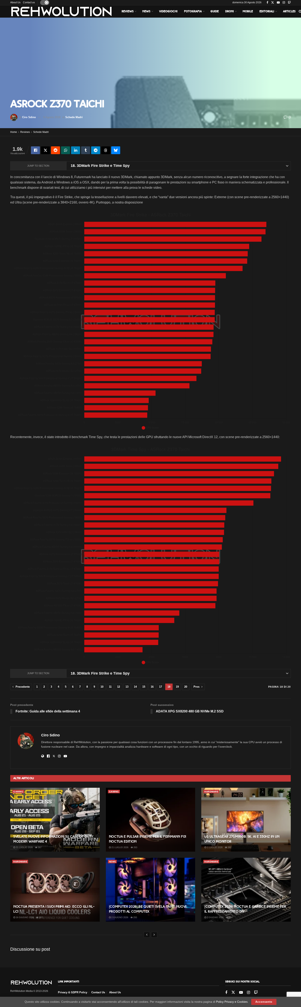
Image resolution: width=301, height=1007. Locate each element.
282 (229, 847)
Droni (229, 11)
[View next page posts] (154, 935)
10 (102, 686)
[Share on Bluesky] (115, 150)
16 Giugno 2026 (24, 917)
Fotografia (193, 11)
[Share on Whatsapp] (65, 150)
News (146, 11)
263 (135, 847)
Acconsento (263, 1001)
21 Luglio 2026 (24, 847)
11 (110, 686)
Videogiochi (168, 11)
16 (152, 686)
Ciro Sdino (29, 117)
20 (185, 686)
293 (135, 917)
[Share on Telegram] (95, 150)
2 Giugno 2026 (119, 917)
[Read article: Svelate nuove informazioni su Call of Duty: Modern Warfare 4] (55, 820)
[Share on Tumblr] (85, 150)
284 (230, 917)
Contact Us (98, 992)
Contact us (29, 2)
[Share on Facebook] (35, 150)
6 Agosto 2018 (51, 117)
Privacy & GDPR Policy (72, 992)
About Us (15, 2)
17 (160, 686)
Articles (289, 11)
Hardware (211, 791)
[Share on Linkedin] (75, 150)
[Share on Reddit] (55, 150)
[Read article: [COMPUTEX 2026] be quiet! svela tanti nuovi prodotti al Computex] (150, 890)
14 (135, 686)
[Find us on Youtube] (278, 2)
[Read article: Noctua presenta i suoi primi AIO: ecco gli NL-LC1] (55, 890)
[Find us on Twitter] (272, 2)
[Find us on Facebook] (267, 2)
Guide (214, 11)
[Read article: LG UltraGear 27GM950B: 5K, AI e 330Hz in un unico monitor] (246, 820)
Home (13, 132)
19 (177, 686)
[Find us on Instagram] (284, 2)
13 (127, 686)
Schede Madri (74, 117)
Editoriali (266, 11)
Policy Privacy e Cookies (232, 1001)
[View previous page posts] (147, 935)
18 (168, 686)
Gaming (18, 791)
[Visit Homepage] (61, 11)
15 (143, 686)
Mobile (248, 11)
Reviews (128, 11)
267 (39, 847)
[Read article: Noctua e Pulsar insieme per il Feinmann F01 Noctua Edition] (150, 820)
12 (118, 686)
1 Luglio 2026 (214, 847)
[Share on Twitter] (45, 150)
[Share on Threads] (105, 150)
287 (40, 917)
